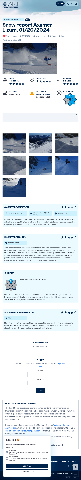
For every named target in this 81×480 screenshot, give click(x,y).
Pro (27, 20)
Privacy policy (71, 477)
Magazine (54, 461)
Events (65, 461)
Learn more (10, 447)
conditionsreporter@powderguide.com (22, 430)
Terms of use (62, 473)
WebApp (57, 425)
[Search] (72, 4)
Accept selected (27, 472)
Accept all (27, 466)
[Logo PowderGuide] (10, 5)
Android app (10, 428)
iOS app (65, 425)
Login (40, 390)
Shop (74, 461)
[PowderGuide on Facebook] (68, 466)
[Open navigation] (75, 474)
